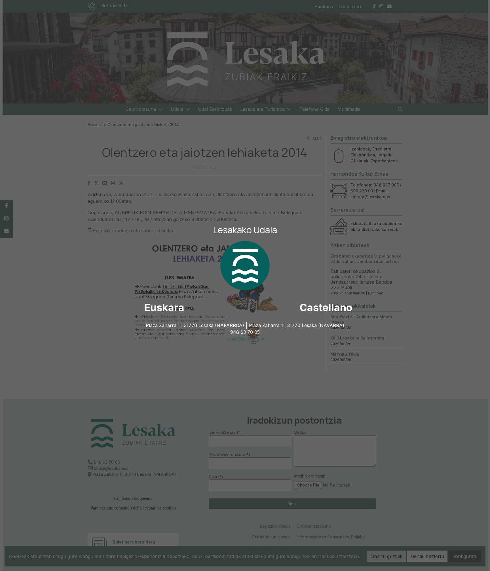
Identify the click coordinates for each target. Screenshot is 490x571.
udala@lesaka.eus (245, 339)
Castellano (325, 307)
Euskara (164, 307)
